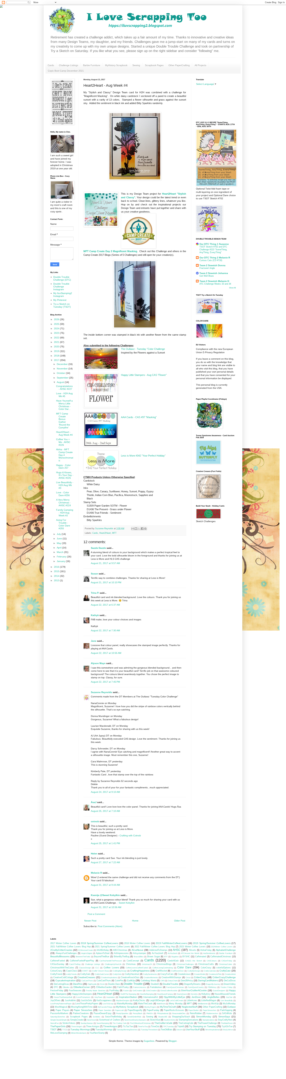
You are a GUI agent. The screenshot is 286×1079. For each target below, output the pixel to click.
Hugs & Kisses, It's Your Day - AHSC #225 (64, 475)
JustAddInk (70, 1000)
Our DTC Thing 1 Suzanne (214, 244)
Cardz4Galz (173, 961)
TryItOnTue (227, 1026)
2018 (57, 355)
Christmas (131, 964)
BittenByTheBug (121, 956)
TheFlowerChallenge (207, 1023)
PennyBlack (137, 1013)
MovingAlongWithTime (82, 1007)
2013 (57, 580)
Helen (94, 853)
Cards (51, 65)
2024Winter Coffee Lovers (222, 947)
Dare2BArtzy (187, 980)
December (62, 364)
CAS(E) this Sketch (193, 961)
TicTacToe (128, 1026)
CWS (162, 981)
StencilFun (54, 1023)
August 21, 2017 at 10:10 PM (106, 582)
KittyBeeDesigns (122, 1000)
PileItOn (149, 1013)
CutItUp (131, 980)
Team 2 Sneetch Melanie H (214, 281)
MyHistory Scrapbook (116, 65)
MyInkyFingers (150, 1007)
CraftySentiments (150, 974)
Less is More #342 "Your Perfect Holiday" (143, 455)
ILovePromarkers (83, 997)
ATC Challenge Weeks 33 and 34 (215, 284)
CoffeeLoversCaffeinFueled (137, 968)
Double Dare (114, 984)
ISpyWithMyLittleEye (174, 997)
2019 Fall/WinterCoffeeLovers (171, 943)
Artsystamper (139, 953)
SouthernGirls (169, 1020)
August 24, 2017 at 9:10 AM (105, 792)
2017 (57, 360)
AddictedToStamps (158, 950)
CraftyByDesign (193, 971)
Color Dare (184, 967)
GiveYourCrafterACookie (194, 990)
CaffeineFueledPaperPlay (82, 961)
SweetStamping (102, 1023)
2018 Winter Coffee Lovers (137, 943)
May (59, 543)
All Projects (200, 65)
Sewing (136, 65)
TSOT (53, 1029)
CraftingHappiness (140, 970)
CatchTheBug (74, 964)
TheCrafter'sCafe (163, 1023)
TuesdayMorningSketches (127, 1030)
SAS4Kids (227, 1013)
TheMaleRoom (227, 1023)
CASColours (212, 961)
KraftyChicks (139, 1000)
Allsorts (192, 950)
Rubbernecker (212, 1013)
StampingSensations (188, 1020)
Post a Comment (96, 914)
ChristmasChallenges (185, 964)
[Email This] (132, 528)
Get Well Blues (206, 276)
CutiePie (119, 980)
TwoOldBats (166, 1029)
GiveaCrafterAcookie (168, 991)
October (61, 373)
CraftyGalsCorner (102, 974)
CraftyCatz (225, 970)
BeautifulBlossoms (60, 956)
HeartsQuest (182, 994)
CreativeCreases (86, 977)
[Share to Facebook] (142, 528)
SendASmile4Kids (134, 1017)
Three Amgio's (77, 1026)
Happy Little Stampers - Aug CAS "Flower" (144, 375)
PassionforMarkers (59, 1013)
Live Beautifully (227, 1000)
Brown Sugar (153, 956)
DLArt (102, 984)
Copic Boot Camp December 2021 (66, 70)
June (60, 538)
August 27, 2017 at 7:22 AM (105, 862)
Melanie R (96, 872)
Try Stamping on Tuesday (202, 1026)
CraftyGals (85, 974)
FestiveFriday (56, 990)
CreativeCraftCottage (63, 977)
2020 (57, 346)
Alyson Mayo (98, 663)
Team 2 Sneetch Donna (212, 265)
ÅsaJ (93, 802)
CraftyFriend (56, 974)
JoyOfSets (55, 1000)
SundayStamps (87, 1023)
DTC (56, 987)
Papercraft (119, 1010)
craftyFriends (71, 974)
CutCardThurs (87, 981)
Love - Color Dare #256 (63, 494)
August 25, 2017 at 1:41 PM (105, 843)
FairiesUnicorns (139, 987)
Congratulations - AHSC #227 (64, 387)
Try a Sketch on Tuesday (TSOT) (62, 305)
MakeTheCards (145, 1003)
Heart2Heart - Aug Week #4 (64, 433)
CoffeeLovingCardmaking (162, 968)
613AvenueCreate (85, 950)
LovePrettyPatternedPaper (61, 1004)
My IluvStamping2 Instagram (62, 294)
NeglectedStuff (189, 1006)
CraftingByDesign (120, 971)
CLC (97, 968)
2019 (57, 351)
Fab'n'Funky (123, 987)
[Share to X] (139, 528)
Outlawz (231, 1006)
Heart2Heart (105, 533)
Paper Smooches (83, 1010)
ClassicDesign (85, 968)
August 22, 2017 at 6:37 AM (105, 604)
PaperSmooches (209, 1010)
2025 (57, 324)
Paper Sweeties (104, 1010)
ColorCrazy (206, 968)
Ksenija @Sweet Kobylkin (105, 895)
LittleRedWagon (208, 1000)
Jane (93, 641)
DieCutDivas (230, 980)
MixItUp (215, 1003)
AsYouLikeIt (157, 953)
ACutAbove (137, 950)
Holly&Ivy (206, 994)
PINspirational (162, 1013)
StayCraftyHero (225, 1020)
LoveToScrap (107, 1004)
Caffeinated (200, 956)
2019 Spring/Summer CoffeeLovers (211, 943)
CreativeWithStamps (171, 977)
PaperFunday (153, 1010)
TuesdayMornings (104, 1029)
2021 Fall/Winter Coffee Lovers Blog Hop (70, 946)
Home (135, 920)
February (62, 556)
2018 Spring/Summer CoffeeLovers (99, 943)
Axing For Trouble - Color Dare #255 (63, 524)
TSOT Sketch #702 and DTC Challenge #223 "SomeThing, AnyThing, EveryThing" (213, 249)
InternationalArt (150, 997)
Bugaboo (175, 957)
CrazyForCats (167, 974)
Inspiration (110, 997)
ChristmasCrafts (206, 964)
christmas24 (147, 964)
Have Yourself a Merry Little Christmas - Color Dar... (64, 404)
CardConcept (133, 961)
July (59, 534)
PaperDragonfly (135, 1010)
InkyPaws (98, 997)
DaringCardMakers (208, 980)
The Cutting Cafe (119, 1023)
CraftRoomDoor (177, 971)
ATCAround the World (190, 953)
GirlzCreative (151, 991)
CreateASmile (199, 974)
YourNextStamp (97, 1033)
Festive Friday (227, 987)
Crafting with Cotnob (130, 835)
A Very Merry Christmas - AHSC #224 (63, 502)
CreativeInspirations (109, 977)
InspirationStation (128, 997)
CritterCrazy (200, 977)
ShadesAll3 (162, 1017)
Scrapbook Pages (154, 65)
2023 (57, 333)
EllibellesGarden (104, 987)
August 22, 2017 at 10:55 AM (106, 653)
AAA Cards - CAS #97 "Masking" (139, 417)
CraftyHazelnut (132, 974)
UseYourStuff (193, 1029)
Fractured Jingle (207, 268)
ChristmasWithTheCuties (62, 968)
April (59, 547)
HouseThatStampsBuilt (63, 997)
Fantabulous (156, 987)
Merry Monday (176, 1003)
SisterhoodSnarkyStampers (135, 1020)
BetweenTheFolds (83, 957)
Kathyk (95, 615)
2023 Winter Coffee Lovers (192, 946)
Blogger (173, 1041)
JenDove (196, 997)
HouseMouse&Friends (225, 994)
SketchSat (155, 1020)
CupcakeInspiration (65, 980)
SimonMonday (203, 1016)
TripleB (180, 1026)
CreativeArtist (230, 974)
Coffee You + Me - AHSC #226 (63, 442)
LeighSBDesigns (158, 1000)
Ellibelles (66, 987)
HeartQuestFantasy (165, 994)
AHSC (176, 949)
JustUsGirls (86, 1000)
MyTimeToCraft (168, 1006)
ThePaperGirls (58, 1026)
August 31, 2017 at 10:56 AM (106, 907)
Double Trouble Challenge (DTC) (62, 278)
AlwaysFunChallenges (66, 953)
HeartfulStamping (147, 994)
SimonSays (224, 1016)
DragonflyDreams (192, 984)
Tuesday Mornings (80, 1029)
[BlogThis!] (136, 528)
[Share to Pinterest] (145, 528)
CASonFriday (226, 961)
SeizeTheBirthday (113, 1017)
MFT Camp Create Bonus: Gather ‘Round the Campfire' (63, 420)
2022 (57, 337)
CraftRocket (161, 971)
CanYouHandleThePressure (110, 961)
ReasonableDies (179, 1013)
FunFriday (114, 990)
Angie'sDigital (86, 953)
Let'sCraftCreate (176, 1000)
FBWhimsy (212, 987)
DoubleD (155, 984)
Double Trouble (133, 983)
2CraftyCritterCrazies (61, 950)
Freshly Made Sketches (96, 991)
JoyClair (229, 997)
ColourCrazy (56, 971)
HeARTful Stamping (128, 994)
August (61, 382)
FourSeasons (75, 990)
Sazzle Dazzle (98, 548)
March (60, 552)
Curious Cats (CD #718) (210, 260)
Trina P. (95, 593)
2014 (57, 576)
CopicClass (71, 971)
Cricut (188, 977)
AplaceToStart (103, 953)
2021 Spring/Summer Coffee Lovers (112, 946)
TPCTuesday (168, 1026)
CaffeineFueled (57, 961)
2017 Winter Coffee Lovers (63, 943)
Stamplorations (208, 1020)
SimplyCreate (76, 1020)
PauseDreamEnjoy (103, 1013)
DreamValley (230, 984)
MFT (114, 533)
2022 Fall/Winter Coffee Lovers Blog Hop (155, 946)
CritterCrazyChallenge (224, 977)
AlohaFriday (206, 950)
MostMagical (61, 1007)
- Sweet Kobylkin (126, 902)
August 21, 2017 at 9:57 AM (105, 563)
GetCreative (137, 991)
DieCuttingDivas (61, 984)
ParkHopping (226, 1010)
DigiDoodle (92, 984)
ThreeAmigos (110, 1026)
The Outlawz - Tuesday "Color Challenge (143, 349)
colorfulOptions (223, 968)
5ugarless (149, 1041)
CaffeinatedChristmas (220, 956)
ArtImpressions (121, 953)
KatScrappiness (104, 1000)
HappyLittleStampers (82, 994)
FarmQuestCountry (196, 987)
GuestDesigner (219, 991)
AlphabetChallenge (226, 950)
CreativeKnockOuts (130, 977)
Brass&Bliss (138, 957)
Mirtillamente (203, 1004)
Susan (94, 573)
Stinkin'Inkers (68, 1023)
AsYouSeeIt (172, 953)
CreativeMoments (151, 977)
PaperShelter (193, 1010)
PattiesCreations (81, 1013)
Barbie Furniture (91, 65)
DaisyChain (172, 981)
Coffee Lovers (111, 967)
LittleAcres (192, 1000)
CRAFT (85, 971)
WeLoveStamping (58, 1033)
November (62, 368)
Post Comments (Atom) (110, 926)
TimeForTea (143, 1026)
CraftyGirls (117, 974)
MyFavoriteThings (105, 1007)
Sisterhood (91, 1020)
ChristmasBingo (164, 964)
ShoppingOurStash (181, 1017)
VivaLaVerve (228, 1030)
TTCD (64, 1030)
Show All (232, 288)
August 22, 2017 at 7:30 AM (105, 630)
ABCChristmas (120, 950)
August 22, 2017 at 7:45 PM (105, 681)
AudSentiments (209, 953)
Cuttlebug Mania (148, 980)
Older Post (179, 920)
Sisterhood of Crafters (109, 1020)
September (63, 377)
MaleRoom (161, 1004)
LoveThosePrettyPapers (86, 1003)
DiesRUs (77, 984)
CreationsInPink (215, 974)
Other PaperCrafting (179, 65)
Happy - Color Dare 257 (63, 466)
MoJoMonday (229, 1003)
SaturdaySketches (57, 1017)
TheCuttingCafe (185, 1023)
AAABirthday (102, 950)
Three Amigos (92, 1026)
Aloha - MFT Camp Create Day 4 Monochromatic (64, 455)
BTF (166, 957)
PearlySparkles (122, 1013)
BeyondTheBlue (101, 956)
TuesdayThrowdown (149, 1030)
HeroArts (194, 994)
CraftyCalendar (210, 971)
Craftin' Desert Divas (100, 971)
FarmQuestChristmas (175, 987)
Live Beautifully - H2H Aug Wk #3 (64, 485)
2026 (57, 319)
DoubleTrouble (170, 984)
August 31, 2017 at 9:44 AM (105, 885)
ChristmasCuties (225, 964)
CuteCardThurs (103, 980)
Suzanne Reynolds (102, 692)
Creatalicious (184, 974)
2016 (57, 567)
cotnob (95, 821)
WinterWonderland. (78, 1033)
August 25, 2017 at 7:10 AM (105, 811)
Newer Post (90, 920)
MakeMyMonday (125, 1003)
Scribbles (96, 1017)
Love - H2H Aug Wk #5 (64, 395)
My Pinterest (59, 300)
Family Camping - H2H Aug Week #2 (64, 513)
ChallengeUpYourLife (113, 964)
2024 (57, 328)
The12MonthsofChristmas (140, 1023)
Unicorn (179, 1030)
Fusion (126, 991)
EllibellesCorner (81, 987)
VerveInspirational (212, 1030)
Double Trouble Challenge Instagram (61, 286)
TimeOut (155, 1026)
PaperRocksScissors (174, 1010)
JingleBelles (213, 997)
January (61, 561)
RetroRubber (196, 1013)
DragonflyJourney (213, 984)
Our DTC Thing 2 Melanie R (214, 257)
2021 (57, 342)
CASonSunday (57, 964)
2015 (57, 571)
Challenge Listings (68, 65)
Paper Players (63, 1010)
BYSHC (186, 956)
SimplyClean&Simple (58, 1020)
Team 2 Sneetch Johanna (213, 273)
